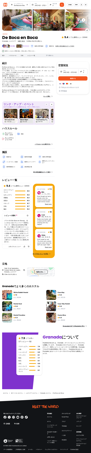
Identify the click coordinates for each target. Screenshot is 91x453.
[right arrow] (51, 104)
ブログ (63, 421)
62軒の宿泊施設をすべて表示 (64, 46)
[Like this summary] (24, 246)
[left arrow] (46, 104)
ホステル (5, 34)
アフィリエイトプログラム (81, 439)
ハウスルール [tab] (12, 55)
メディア (78, 421)
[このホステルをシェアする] (87, 30)
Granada (5, 41)
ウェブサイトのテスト (51, 449)
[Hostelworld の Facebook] (5, 417)
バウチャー (39, 449)
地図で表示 (21, 41)
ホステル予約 (80, 435)
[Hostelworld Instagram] (13, 417)
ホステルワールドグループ (81, 416)
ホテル (49, 421)
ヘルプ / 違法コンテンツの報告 (52, 441)
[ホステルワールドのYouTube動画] (17, 417)
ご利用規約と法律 (20, 449)
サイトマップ (64, 449)
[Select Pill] (81, 4)
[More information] (27, 215)
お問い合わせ (51, 437)
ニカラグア (12, 41)
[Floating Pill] (83, 20)
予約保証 (64, 426)
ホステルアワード (67, 430)
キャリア (78, 426)
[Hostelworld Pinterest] (22, 417)
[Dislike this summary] (28, 246)
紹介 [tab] (3, 55)
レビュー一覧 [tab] (31, 55)
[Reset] (27, 5)
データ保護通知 (8, 449)
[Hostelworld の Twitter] (9, 417)
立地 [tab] (22, 55)
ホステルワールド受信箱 (81, 444)
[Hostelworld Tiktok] (26, 417)
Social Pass (65, 417)
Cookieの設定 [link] (74, 449)
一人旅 (63, 435)
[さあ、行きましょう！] (62, 5)
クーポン (30, 449)
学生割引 (64, 440)
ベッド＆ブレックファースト (52, 426)
